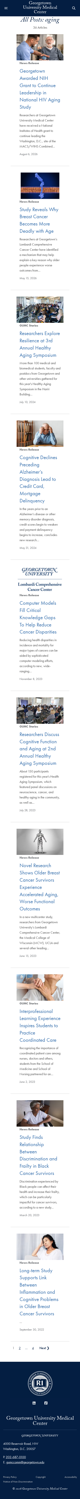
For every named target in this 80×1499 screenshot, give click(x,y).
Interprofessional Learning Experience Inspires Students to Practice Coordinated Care (40, 1025)
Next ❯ (44, 1348)
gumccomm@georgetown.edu (25, 1462)
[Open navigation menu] (6, 8)
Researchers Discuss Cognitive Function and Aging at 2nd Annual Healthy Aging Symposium (39, 748)
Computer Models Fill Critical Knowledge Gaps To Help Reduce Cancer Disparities (38, 617)
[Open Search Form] (74, 8)
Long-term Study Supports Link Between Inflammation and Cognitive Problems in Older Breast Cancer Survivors (39, 1292)
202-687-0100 (16, 1457)
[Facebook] (46, 1403)
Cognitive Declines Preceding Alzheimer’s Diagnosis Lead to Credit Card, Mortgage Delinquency (38, 479)
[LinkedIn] (34, 1403)
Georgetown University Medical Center (40, 8)
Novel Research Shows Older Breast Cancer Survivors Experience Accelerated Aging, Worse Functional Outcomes (40, 887)
